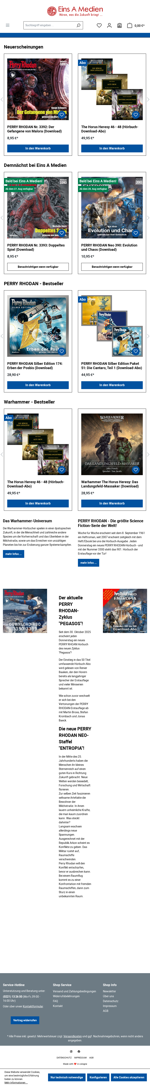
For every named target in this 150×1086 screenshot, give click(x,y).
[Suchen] (78, 25)
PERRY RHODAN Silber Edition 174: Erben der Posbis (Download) (34, 365)
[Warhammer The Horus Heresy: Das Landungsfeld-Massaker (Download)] (112, 444)
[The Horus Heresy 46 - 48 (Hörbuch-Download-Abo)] (112, 89)
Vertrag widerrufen (25, 1020)
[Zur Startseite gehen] (75, 11)
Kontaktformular (33, 1006)
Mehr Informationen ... (16, 1082)
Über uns (108, 996)
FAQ (55, 1001)
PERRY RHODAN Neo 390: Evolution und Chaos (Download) (35, 247)
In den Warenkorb (38, 148)
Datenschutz (110, 1001)
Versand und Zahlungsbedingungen (74, 991)
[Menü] (7, 25)
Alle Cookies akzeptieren (128, 1077)
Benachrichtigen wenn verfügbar (38, 266)
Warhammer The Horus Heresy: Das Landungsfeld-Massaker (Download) (110, 484)
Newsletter (109, 991)
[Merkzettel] (99, 25)
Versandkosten (72, 1036)
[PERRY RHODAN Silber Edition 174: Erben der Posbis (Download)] (38, 326)
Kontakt (58, 1006)
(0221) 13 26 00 (12, 996)
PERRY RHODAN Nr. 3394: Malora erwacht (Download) (107, 247)
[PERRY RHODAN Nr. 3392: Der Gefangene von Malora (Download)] (38, 89)
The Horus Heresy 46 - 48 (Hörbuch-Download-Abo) (109, 129)
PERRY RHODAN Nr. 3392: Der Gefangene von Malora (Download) (34, 129)
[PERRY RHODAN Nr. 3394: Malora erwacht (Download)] (112, 207)
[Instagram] (71, 1052)
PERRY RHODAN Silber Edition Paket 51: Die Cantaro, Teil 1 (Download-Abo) (111, 365)
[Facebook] (79, 1052)
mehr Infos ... (13, 554)
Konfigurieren (98, 1077)
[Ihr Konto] (109, 25)
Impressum (110, 1006)
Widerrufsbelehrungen (66, 996)
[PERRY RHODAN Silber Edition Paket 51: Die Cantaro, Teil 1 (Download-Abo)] (112, 326)
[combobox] (48, 25)
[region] (75, 99)
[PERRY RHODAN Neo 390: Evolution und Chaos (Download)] (38, 207)
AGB (105, 1010)
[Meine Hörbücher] (119, 25)
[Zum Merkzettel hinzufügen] (62, 115)
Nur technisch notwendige (67, 1077)
